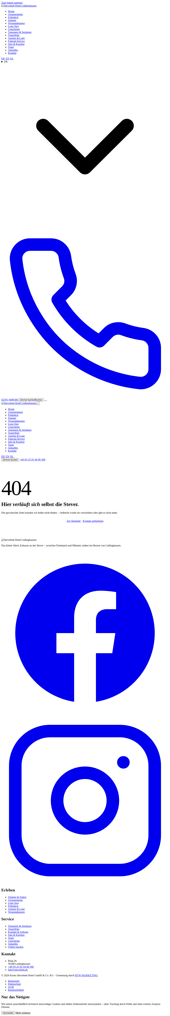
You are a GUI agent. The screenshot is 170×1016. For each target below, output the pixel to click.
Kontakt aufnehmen (93, 521)
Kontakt (12, 53)
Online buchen (15, 947)
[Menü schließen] (38, 403)
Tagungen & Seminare (20, 32)
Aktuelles (13, 50)
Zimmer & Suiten (17, 897)
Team (11, 47)
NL (12, 58)
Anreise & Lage (16, 38)
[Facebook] (85, 715)
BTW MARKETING (86, 975)
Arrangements (15, 14)
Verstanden (8, 1013)
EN (7, 58)
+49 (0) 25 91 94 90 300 (32, 459)
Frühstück (13, 17)
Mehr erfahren (22, 1012)
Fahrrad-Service (16, 41)
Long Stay (13, 26)
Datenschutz (14, 984)
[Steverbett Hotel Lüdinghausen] (19, 5)
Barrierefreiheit (16, 990)
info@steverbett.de (18, 969)
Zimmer (12, 20)
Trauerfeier (13, 35)
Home (11, 11)
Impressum (13, 981)
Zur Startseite (74, 521)
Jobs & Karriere (16, 44)
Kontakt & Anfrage (18, 932)
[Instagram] (85, 883)
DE (3, 58)
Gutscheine (14, 29)
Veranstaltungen (16, 23)
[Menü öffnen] (45, 400)
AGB (11, 987)
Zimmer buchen (10, 460)
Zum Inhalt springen (12, 2)
